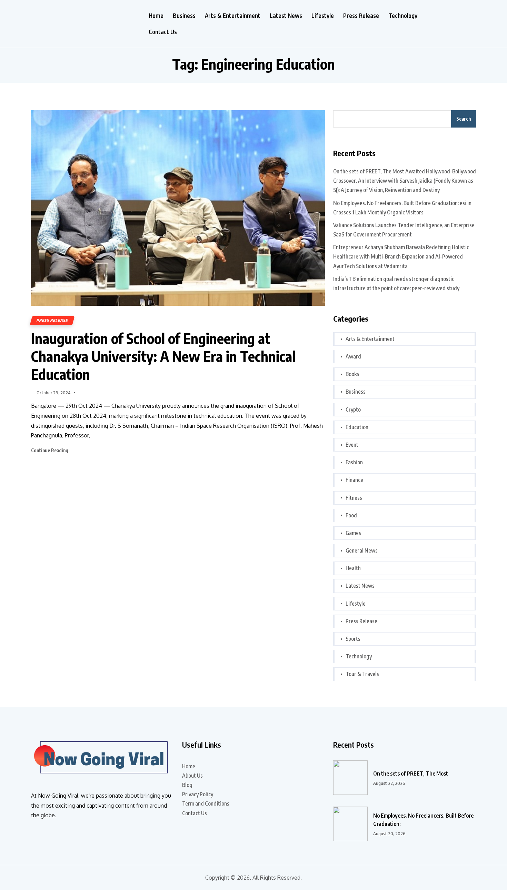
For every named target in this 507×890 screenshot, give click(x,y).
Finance (354, 479)
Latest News (286, 16)
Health (353, 568)
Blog (187, 784)
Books (352, 374)
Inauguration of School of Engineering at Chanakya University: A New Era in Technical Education (163, 356)
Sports (353, 638)
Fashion (354, 462)
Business (184, 16)
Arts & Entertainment (232, 16)
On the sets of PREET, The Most (410, 773)
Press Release (361, 16)
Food (351, 515)
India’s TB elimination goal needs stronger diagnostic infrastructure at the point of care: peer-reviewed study (396, 283)
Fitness (354, 497)
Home (156, 16)
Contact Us (163, 32)
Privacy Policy (197, 794)
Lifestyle (322, 16)
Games (353, 532)
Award (353, 356)
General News (362, 550)
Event (352, 444)
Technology (402, 16)
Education (357, 427)
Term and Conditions (205, 803)
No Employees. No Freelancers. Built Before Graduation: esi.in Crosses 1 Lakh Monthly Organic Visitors (402, 208)
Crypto (353, 409)
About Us (192, 775)
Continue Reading (50, 450)
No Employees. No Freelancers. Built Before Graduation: (423, 819)
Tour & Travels (362, 673)
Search (463, 119)
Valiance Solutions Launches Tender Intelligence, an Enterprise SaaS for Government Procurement (404, 230)
